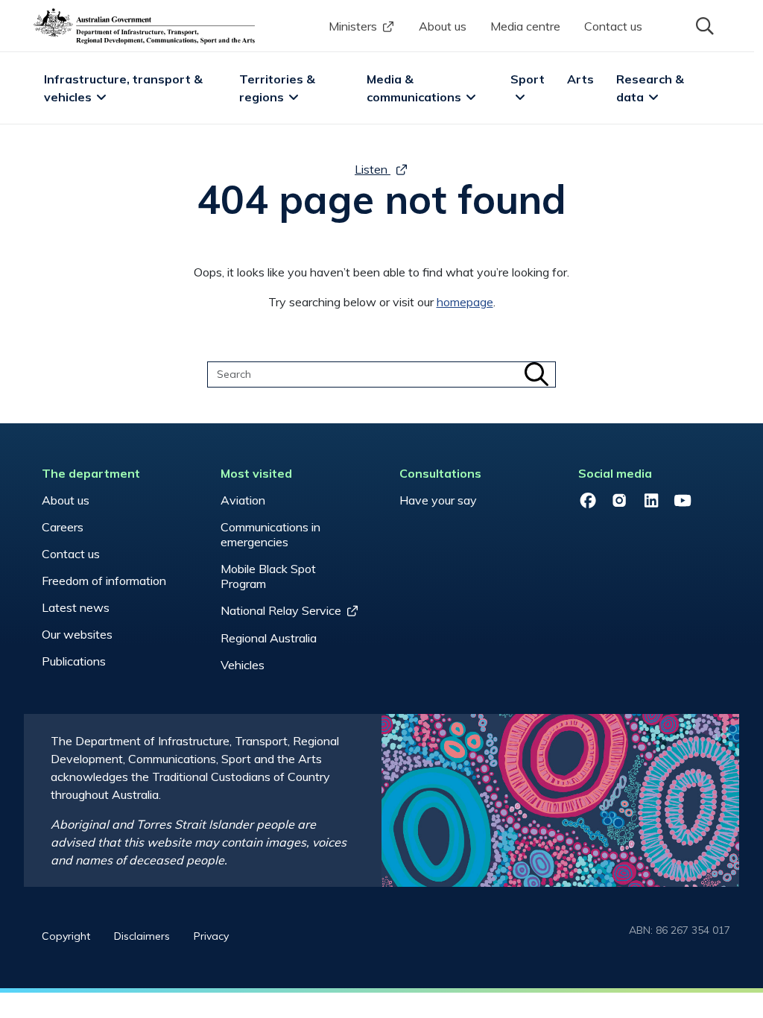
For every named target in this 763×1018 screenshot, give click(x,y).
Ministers (353, 26)
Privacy (211, 936)
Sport (527, 79)
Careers (62, 526)
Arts (580, 79)
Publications (74, 661)
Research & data (651, 88)
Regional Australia (269, 637)
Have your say (438, 500)
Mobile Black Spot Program (268, 576)
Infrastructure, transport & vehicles (125, 88)
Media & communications (414, 88)
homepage (465, 301)
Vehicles (243, 664)
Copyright (66, 936)
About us (442, 26)
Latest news (76, 607)
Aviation (243, 500)
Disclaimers (142, 936)
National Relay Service (281, 610)
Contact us (613, 26)
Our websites (77, 634)
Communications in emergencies (270, 534)
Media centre (525, 26)
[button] (703, 24)
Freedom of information (104, 580)
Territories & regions (278, 88)
